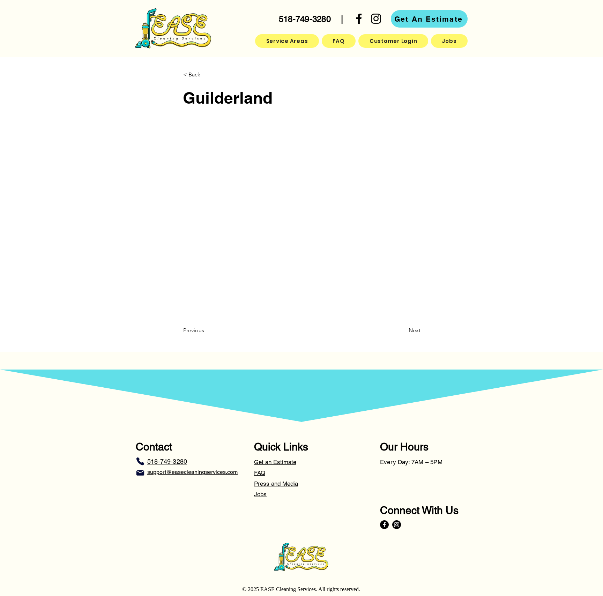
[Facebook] (359, 18)
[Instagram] (376, 18)
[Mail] (140, 472)
